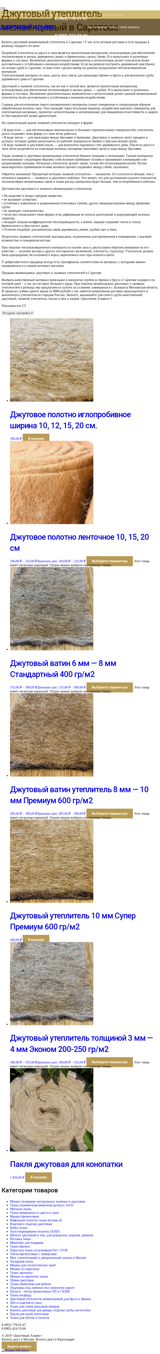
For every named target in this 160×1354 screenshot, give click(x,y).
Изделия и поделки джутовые (31, 1224)
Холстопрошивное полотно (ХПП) (35, 1231)
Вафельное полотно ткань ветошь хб (36, 1220)
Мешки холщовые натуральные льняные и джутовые (47, 1201)
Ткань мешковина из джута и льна (34, 1212)
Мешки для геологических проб (33, 1265)
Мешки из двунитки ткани (29, 1276)
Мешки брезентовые (24, 1216)
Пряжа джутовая (22, 1280)
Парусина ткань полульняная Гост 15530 (39, 1250)
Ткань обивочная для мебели (30, 1284)
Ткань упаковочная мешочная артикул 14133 (42, 1205)
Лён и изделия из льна (26, 1302)
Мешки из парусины (24, 1269)
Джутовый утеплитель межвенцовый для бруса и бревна (50, 1299)
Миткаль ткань (20, 1209)
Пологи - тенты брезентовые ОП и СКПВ (40, 1291)
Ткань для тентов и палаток (29, 1317)
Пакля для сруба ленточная (29, 1314)
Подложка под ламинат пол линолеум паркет (42, 1287)
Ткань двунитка (21, 1272)
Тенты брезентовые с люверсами (33, 1254)
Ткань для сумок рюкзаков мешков (34, 1306)
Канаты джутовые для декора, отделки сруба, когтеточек (50, 1310)
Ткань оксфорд (20, 1295)
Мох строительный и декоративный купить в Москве (48, 1257)
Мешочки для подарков (26, 1242)
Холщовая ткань (21, 1261)
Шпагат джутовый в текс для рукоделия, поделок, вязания (51, 1235)
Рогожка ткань (20, 1239)
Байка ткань (18, 1227)
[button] (36, 439)
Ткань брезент (20, 1246)
